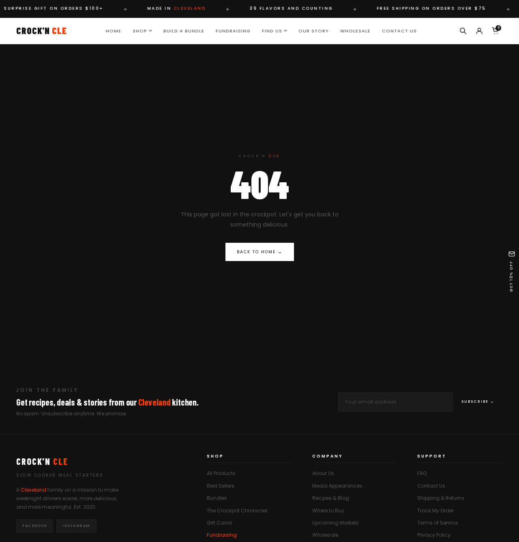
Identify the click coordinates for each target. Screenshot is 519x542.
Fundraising (222, 534)
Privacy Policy (433, 534)
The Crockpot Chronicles (237, 510)
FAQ (422, 473)
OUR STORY (313, 30)
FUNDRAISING (233, 30)
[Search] (463, 31)
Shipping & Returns (440, 497)
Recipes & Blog (330, 497)
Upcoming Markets (335, 522)
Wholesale (325, 534)
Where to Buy (328, 510)
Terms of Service (437, 522)
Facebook (34, 525)
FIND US (272, 30)
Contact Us (431, 485)
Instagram (76, 525)
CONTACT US (399, 30)
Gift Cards (219, 522)
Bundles (217, 497)
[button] (511, 271)
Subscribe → (478, 401)
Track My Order (435, 510)
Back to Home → (260, 252)
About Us (323, 473)
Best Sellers (220, 485)
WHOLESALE (355, 30)
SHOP (140, 30)
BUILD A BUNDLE (183, 30)
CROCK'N (41, 30)
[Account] (479, 31)
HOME (113, 30)
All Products (221, 473)
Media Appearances (337, 485)
